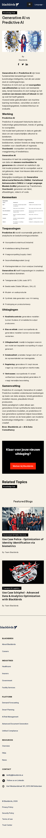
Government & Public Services (14, 535)
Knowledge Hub (9, 13)
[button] (29, 4)
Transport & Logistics (11, 588)
